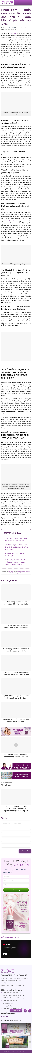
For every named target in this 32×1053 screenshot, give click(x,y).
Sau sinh (10, 571)
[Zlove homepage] (16, 346)
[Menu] (30, 2)
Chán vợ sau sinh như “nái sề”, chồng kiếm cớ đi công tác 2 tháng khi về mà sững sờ (16, 562)
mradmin (20, 28)
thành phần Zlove (18, 573)
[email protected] (10, 983)
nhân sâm (11, 573)
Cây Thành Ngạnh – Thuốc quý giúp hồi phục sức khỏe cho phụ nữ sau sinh (16, 547)
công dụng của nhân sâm (23, 571)
